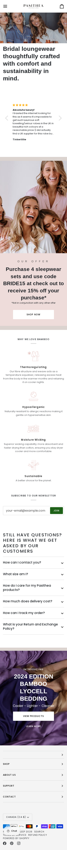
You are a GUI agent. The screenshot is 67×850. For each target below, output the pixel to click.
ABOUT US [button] (9, 774)
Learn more (33, 726)
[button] (33, 755)
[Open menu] (8, 6)
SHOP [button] (6, 764)
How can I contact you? (22, 562)
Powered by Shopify (16, 838)
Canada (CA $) (16, 817)
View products (33, 716)
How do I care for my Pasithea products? (27, 587)
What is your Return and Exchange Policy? (30, 626)
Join (56, 510)
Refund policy (37, 835)
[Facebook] (4, 843)
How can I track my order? (24, 613)
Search (39, 831)
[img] (33, 105)
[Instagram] (18, 843)
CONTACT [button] (9, 796)
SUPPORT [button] (9, 785)
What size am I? (15, 574)
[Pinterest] (11, 843)
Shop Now (33, 314)
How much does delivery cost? (27, 601)
